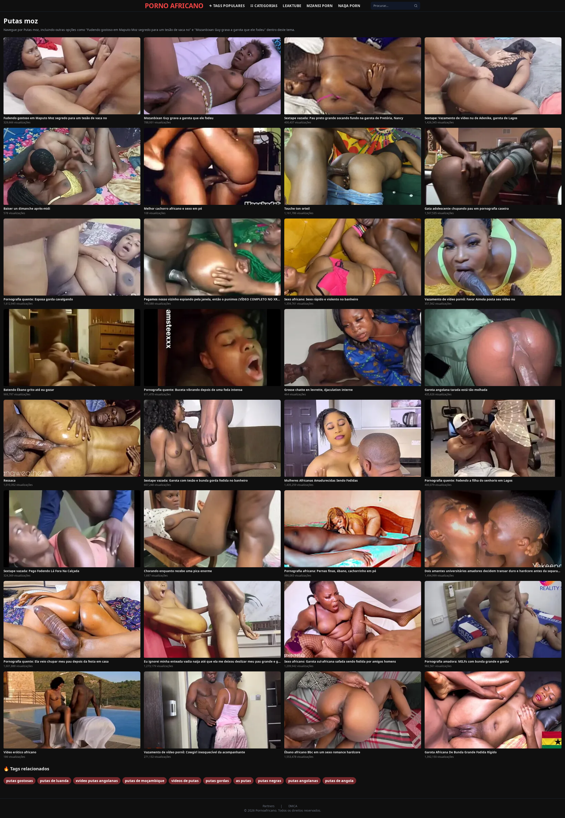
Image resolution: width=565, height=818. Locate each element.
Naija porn (349, 5)
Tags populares (229, 5)
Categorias (265, 5)
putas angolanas (303, 780)
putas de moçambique (144, 780)
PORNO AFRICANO (174, 6)
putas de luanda (54, 780)
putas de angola (339, 780)
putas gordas (217, 780)
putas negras (269, 780)
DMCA (292, 806)
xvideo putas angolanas (97, 780)
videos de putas (185, 780)
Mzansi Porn (320, 5)
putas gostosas (19, 780)
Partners (269, 806)
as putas (243, 780)
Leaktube (292, 5)
